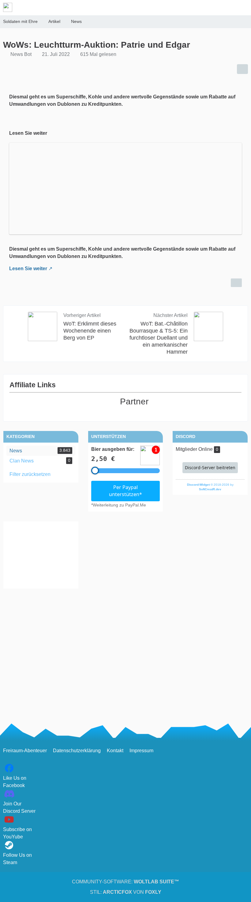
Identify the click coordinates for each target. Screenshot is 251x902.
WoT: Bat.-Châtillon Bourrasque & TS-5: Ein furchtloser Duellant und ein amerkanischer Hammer (158, 338)
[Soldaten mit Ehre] (7, 7)
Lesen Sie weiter (28, 268)
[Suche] (212, 8)
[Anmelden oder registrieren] (228, 7)
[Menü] (243, 8)
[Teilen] (242, 69)
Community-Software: (125, 881)
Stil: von (125, 892)
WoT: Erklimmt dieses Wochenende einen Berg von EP (89, 331)
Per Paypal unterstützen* (125, 491)
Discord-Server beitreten (210, 467)
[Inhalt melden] (236, 282)
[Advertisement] (40, 555)
